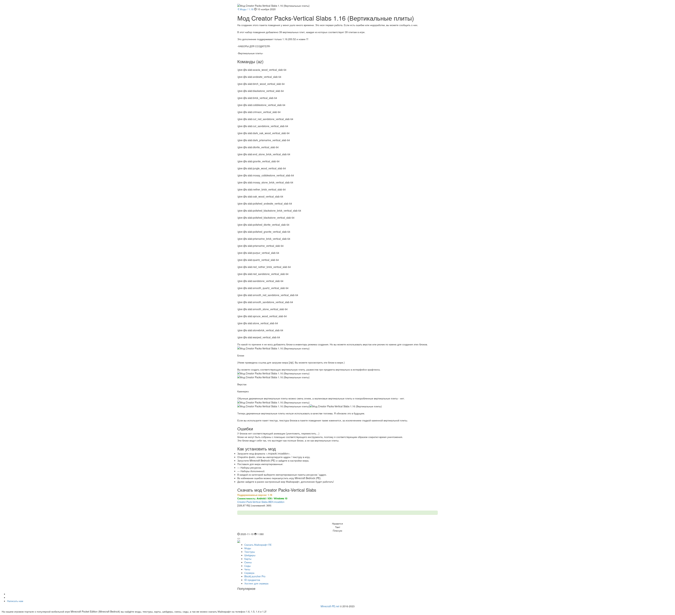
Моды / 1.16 (246, 9)
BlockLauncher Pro (254, 576)
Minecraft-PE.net (330, 606)
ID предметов (252, 580)
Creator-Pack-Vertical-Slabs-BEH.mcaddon (260, 502)
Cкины (248, 562)
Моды (247, 548)
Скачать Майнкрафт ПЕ (258, 544)
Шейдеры (249, 555)
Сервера (249, 573)
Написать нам (15, 601)
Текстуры (249, 551)
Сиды (247, 565)
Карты (247, 558)
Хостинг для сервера (256, 583)
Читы (247, 569)
